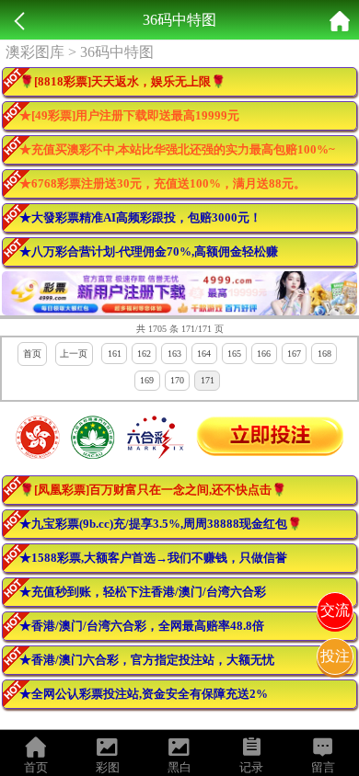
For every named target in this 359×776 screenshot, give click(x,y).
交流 (335, 610)
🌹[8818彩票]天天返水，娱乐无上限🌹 (122, 81)
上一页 (73, 353)
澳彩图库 (35, 52)
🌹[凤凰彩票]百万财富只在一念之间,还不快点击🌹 (152, 489)
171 (207, 380)
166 (264, 353)
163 (174, 353)
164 (204, 353)
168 (324, 353)
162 (144, 353)
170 (177, 380)
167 (294, 353)
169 (147, 380)
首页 (32, 353)
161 (115, 353)
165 (234, 353)
